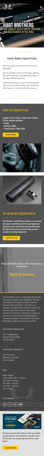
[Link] (22, 421)
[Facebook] (5, 404)
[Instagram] (15, 404)
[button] (41, 7)
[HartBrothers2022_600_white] (8, 7)
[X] (10, 404)
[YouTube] (20, 404)
